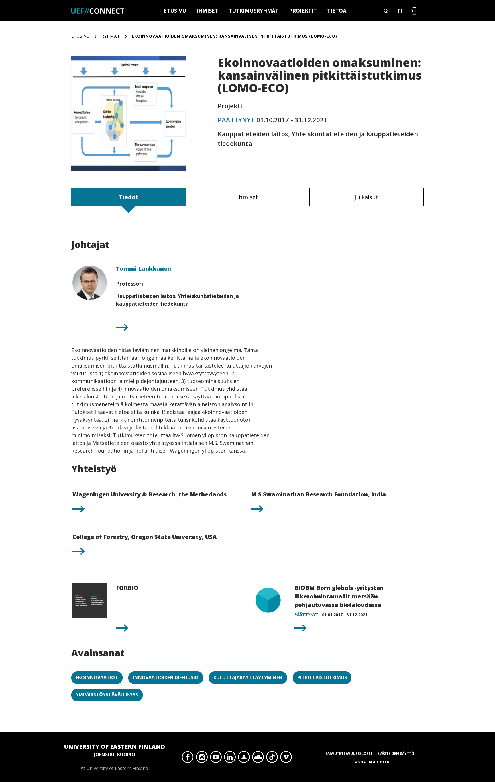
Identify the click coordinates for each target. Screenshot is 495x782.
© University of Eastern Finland (114, 757)
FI (400, 10)
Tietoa (336, 10)
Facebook (188, 758)
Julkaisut (366, 197)
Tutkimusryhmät (254, 10)
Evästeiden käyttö (396, 753)
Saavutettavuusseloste (349, 753)
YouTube (216, 758)
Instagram (202, 758)
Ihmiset (207, 10)
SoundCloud (258, 758)
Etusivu (175, 10)
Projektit (303, 10)
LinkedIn (230, 758)
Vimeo (286, 758)
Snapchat (244, 758)
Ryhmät (110, 36)
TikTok (272, 758)
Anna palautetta (372, 761)
